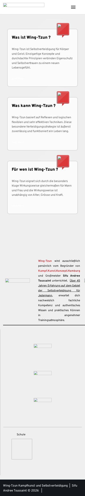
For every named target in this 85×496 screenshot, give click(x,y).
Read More (18, 78)
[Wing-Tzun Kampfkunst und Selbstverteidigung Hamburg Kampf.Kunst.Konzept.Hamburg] (23, 7)
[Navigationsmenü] (73, 7)
